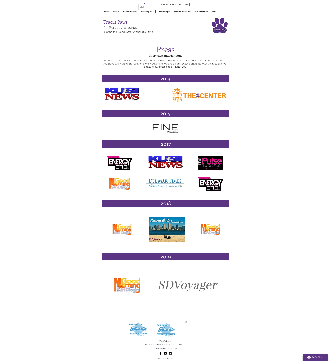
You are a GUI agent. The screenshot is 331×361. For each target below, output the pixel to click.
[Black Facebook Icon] (160, 353)
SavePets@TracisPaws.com (165, 348)
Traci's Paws (115, 22)
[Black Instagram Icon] (170, 353)
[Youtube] (165, 353)
